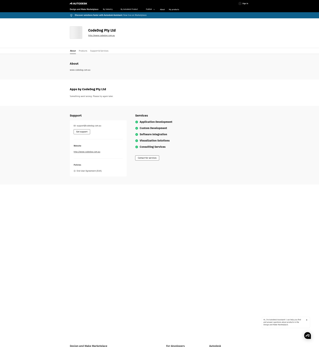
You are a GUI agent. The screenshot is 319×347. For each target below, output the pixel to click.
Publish (149, 9)
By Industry (108, 9)
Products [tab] (83, 50)
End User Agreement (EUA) (89, 170)
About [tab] (73, 50)
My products (174, 9)
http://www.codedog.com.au (101, 35)
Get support (81, 131)
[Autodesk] (78, 3)
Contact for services (147, 157)
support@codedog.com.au (89, 125)
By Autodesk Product (129, 9)
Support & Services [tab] (99, 50)
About (162, 9)
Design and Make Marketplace (84, 9)
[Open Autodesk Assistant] (307, 335)
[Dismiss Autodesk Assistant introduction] (307, 320)
